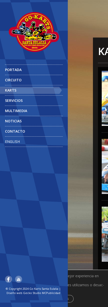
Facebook (8, 279)
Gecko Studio (32, 293)
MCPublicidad (51, 293)
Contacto (15, 131)
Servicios (14, 100)
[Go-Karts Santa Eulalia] (34, 32)
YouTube (18, 279)
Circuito (13, 80)
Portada (13, 69)
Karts (10, 90)
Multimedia (16, 110)
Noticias (13, 121)
